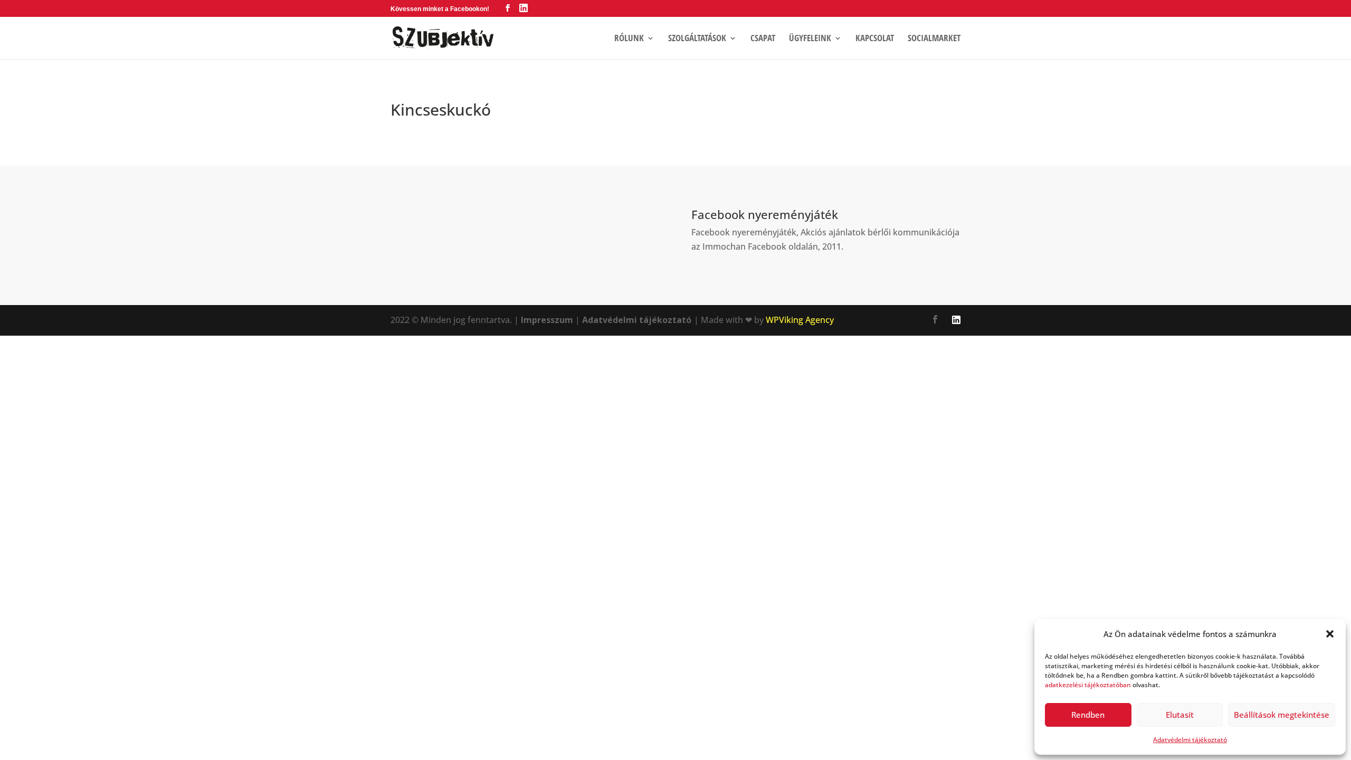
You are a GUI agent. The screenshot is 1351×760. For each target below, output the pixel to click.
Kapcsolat (874, 39)
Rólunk (629, 39)
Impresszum (547, 320)
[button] (1330, 634)
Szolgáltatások (697, 39)
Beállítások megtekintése (1281, 714)
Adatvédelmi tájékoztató (1190, 739)
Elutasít (1180, 714)
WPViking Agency (800, 320)
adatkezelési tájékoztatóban (1088, 684)
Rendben (1088, 714)
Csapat (762, 39)
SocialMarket (934, 39)
